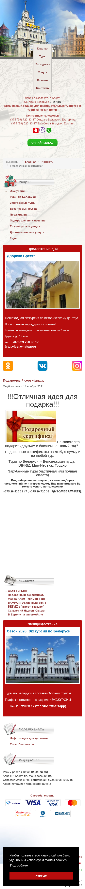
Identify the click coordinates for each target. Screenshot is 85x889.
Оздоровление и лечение (27, 220)
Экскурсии (42, 64)
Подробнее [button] (19, 865)
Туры (42, 56)
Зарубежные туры (22, 203)
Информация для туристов (29, 738)
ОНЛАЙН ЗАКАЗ (42, 143)
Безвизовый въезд (23, 208)
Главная (42, 48)
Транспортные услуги (25, 226)
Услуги (42, 72)
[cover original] (31, 426)
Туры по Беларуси (23, 197)
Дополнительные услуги (27, 232)
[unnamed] (42, 284)
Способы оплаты (22, 744)
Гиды (13, 238)
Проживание (18, 214)
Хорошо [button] (41, 875)
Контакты (42, 88)
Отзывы (42, 80)
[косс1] (42, 659)
